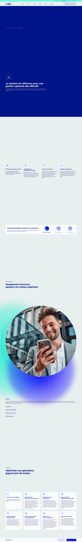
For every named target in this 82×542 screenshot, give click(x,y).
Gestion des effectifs (14, 27)
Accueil (7, 27)
